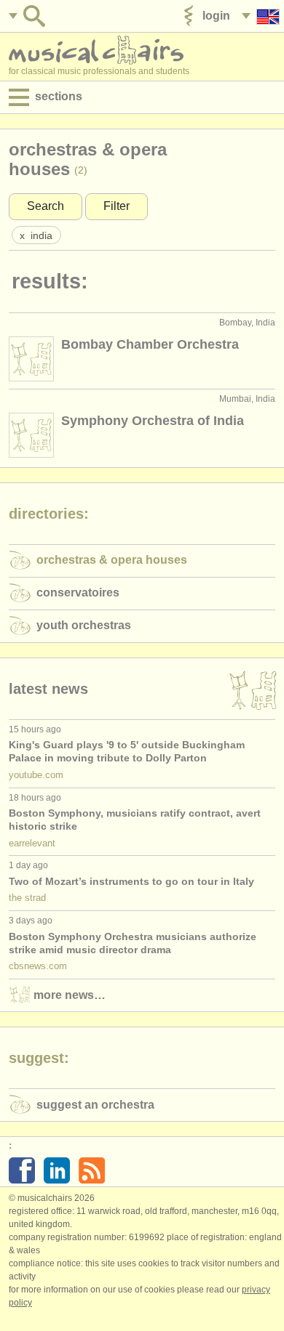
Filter (116, 206)
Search (45, 206)
